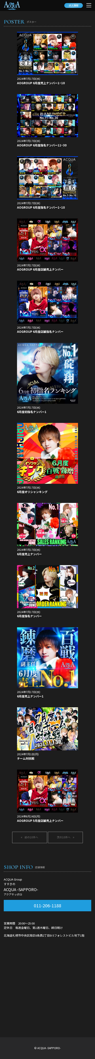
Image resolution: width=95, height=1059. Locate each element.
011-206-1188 (47, 905)
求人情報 (73, 5)
